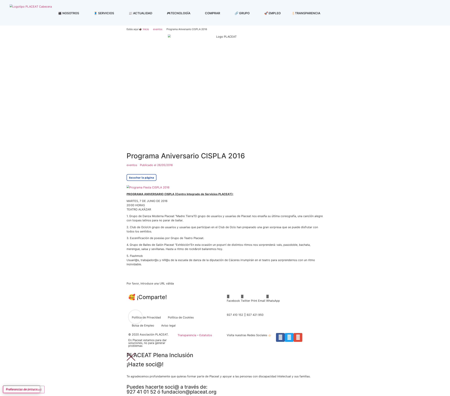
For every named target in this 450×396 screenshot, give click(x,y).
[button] (233, 298)
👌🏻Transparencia (305, 13)
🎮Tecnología (178, 13)
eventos (157, 29)
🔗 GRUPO (242, 13)
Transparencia (187, 335)
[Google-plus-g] (298, 337)
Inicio (146, 29)
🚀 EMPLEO (272, 13)
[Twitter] (289, 337)
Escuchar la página (141, 177)
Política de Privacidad (146, 317)
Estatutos (205, 335)
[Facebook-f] (280, 337)
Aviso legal (168, 325)
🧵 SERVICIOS (104, 13)
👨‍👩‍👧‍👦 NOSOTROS (68, 13)
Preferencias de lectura (21, 389)
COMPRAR (212, 13)
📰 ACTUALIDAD (140, 13)
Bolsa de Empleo (143, 325)
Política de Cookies (181, 317)
